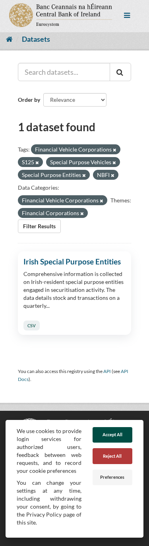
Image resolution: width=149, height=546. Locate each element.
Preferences (112, 477)
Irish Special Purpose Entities (72, 261)
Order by (29, 99)
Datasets (36, 39)
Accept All (112, 434)
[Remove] (114, 149)
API (107, 371)
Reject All (112, 456)
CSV (31, 325)
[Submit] (120, 72)
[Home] (9, 39)
